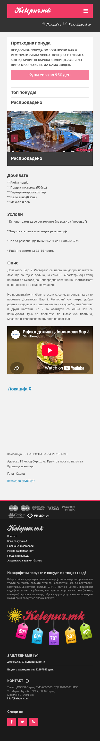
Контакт (12, 536)
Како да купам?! (17, 541)
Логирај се (53, 24)
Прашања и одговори (20, 545)
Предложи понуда (18, 555)
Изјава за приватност (20, 550)
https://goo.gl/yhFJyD (21, 481)
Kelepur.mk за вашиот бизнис (24, 561)
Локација (18, 388)
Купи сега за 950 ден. (50, 74)
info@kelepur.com (17, 698)
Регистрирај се (79, 24)
